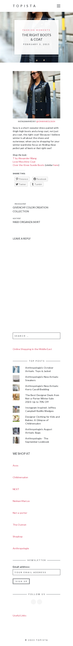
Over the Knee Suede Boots (28, 165)
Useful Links (19, 615)
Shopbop (18, 536)
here (55, 165)
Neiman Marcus (21, 501)
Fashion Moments (36, 30)
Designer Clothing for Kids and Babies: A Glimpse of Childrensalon (42, 420)
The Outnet (19, 524)
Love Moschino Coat (24, 161)
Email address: (21, 566)
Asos (15, 465)
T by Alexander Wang (25, 158)
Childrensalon (20, 477)
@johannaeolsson (45, 121)
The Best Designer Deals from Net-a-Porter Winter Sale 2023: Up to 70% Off (42, 398)
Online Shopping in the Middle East (32, 349)
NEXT (16, 489)
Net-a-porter (20, 512)
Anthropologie (21, 548)
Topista (25, 6)
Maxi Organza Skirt (26, 221)
